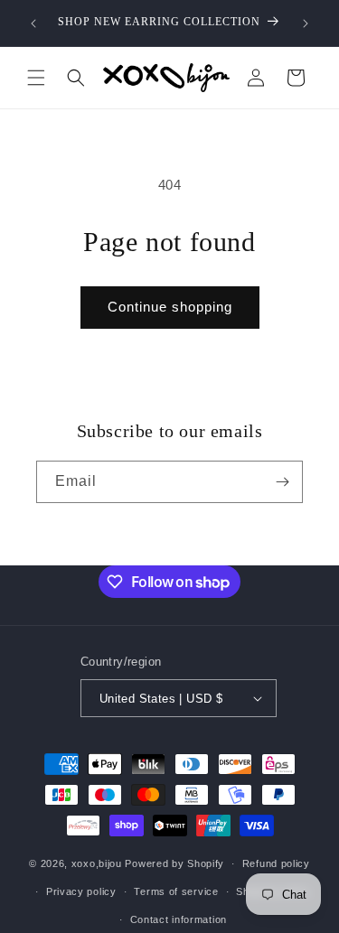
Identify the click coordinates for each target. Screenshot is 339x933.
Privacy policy (81, 891)
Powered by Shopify (174, 863)
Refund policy (276, 863)
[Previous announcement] (33, 23)
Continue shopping (170, 306)
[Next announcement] (305, 23)
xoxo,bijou (96, 863)
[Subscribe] (282, 482)
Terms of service (176, 891)
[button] (36, 78)
